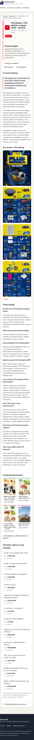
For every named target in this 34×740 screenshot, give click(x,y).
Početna (3, 8)
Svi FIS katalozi (21, 67)
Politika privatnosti (18, 726)
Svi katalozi (25, 8)
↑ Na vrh (5, 299)
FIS (16, 16)
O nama (2, 726)
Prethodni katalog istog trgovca (16, 704)
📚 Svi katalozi (8, 67)
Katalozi (11, 16)
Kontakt (9, 726)
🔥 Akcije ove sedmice (14, 8)
